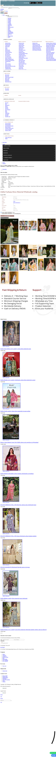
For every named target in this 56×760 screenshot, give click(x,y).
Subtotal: (2, 12)
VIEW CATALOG (6, 346)
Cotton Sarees (21, 44)
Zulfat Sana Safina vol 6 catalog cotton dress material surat (15, 348)
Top (6, 62)
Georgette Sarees (22, 62)
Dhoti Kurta (7, 80)
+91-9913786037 (4, 0)
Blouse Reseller (8, 127)
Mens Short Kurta (8, 81)
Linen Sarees (21, 59)
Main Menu (5, 142)
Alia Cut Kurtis (7, 63)
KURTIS (6, 41)
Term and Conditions (6, 679)
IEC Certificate (5, 661)
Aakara (9, 28)
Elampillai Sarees (22, 54)
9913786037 (2, 647)
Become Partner (5, 657)
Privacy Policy (5, 675)
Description (5, 169)
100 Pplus (9, 18)
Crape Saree (21, 67)
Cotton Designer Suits (36, 45)
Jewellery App (7, 116)
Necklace (6, 108)
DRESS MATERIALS (16, 202)
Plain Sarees (21, 48)
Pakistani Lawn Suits (36, 44)
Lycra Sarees (21, 51)
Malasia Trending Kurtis (9, 59)
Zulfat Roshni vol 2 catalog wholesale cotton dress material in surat (17, 380)
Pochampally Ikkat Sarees (23, 58)
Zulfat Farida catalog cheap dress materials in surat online (15, 411)
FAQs (4, 680)
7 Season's (9, 24)
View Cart (2, 13)
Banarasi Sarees (21, 45)
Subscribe (2, 640)
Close (7, 11)
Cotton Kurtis (7, 45)
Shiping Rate (5, 670)
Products (4, 163)
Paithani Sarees (21, 56)
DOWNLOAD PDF (5, 217)
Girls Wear (7, 89)
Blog (3, 658)
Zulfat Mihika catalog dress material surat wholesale (13, 598)
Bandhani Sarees (22, 52)
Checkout (6, 13)
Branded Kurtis (7, 67)
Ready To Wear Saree (22, 63)
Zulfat (14, 201)
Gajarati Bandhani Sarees (23, 53)
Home (4, 144)
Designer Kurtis (8, 44)
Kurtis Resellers (8, 124)
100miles (9, 19)
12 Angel (9, 20)
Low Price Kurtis (8, 56)
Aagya (9, 26)
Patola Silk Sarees (22, 60)
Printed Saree (21, 46)
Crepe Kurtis (7, 53)
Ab (8, 34)
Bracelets (6, 102)
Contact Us (6, 5)
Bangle (6, 106)
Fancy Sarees (21, 64)
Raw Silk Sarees (21, 61)
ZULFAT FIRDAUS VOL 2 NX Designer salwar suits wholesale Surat (18, 504)
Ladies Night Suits (8, 137)
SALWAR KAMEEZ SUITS (37, 41)
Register (12, 5)
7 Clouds (9, 23)
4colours (9, 22)
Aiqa (8, 37)
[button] (28, 758)
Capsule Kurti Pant (8, 52)
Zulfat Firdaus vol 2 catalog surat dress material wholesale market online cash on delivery (23, 629)
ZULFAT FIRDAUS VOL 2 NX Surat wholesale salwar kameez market (18, 536)
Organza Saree (21, 66)
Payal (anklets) (7, 109)
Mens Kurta (7, 74)
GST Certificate (5, 660)
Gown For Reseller (8, 129)
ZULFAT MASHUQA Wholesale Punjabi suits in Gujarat (15, 567)
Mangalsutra (7, 105)
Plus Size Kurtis (8, 54)
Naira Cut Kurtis (8, 64)
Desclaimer (5, 678)
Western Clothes (8, 130)
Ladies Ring (7, 113)
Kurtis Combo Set (8, 58)
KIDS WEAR (7, 87)
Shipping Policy (5, 677)
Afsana (9, 36)
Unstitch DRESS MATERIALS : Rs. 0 (8, 212)
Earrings (6, 107)
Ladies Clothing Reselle (9, 122)
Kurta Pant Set (7, 51)
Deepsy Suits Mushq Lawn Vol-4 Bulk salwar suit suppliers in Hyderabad (19, 442)
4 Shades (9, 21)
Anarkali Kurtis (7, 61)
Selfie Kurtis (7, 46)
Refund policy (5, 676)
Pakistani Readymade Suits (37, 46)
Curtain (19, 95)
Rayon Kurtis (7, 55)
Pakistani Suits (35, 43)
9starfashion (10, 25)
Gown (6, 47)
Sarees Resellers (8, 123)
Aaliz (9, 29)
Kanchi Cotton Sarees (22, 69)
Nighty (6, 138)
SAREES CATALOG (22, 41)
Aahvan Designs (11, 27)
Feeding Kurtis (7, 43)
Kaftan (6, 48)
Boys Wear (7, 88)
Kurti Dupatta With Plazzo (9, 60)
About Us (4, 655)
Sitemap (4, 681)
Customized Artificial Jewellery (24, 101)
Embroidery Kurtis (8, 69)
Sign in (9, 5)
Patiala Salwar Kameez (36, 47)
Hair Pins (6, 115)
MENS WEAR (7, 73)
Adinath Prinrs (10, 35)
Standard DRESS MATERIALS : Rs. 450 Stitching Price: (11, 213)
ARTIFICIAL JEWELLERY (10, 101)
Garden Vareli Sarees (22, 55)
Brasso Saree (21, 68)
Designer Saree (21, 43)
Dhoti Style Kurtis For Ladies (10, 66)
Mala (6, 110)
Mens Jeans (7, 79)
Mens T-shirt (7, 78)
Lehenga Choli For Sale (9, 128)
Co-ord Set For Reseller (9, 125)
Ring (6, 103)
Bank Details (5, 659)
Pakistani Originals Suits (36, 48)
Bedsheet (6, 95)
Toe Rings (7, 114)
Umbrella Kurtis (8, 68)
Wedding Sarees (21, 47)
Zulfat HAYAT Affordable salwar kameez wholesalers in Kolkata (17, 473)
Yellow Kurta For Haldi (9, 77)
